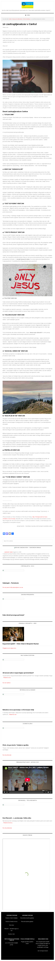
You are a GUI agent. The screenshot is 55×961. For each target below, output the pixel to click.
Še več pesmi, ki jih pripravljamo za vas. (13, 587)
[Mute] (48, 792)
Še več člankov (7, 682)
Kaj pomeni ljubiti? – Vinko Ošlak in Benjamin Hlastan (21, 644)
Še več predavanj (7, 828)
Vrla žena (11, 925)
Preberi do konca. (7, 822)
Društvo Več (11, 934)
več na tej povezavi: (43, 950)
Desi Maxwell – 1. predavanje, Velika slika (17, 818)
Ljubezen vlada (8, 552)
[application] (27, 780)
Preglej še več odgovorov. (9, 648)
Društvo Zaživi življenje (11, 918)
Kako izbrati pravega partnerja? (13, 615)
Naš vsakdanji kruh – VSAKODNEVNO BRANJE (29, 547)
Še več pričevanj (7, 755)
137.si (27, 5)
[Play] (4, 792)
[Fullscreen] (50, 792)
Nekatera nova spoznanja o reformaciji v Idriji (18, 710)
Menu (28, 15)
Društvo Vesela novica (11, 921)
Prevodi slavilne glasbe (27, 921)
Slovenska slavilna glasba (27, 918)
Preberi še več (7, 677)
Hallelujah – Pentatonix (11, 583)
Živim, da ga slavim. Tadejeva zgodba (16, 745)
